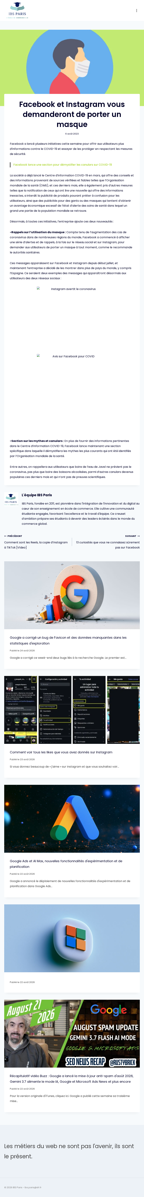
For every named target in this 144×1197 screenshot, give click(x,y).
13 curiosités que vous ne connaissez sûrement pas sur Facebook (108, 542)
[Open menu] (136, 10)
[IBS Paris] (17, 10)
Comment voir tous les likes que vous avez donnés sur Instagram (61, 752)
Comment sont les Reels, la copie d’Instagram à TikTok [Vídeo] (36, 542)
